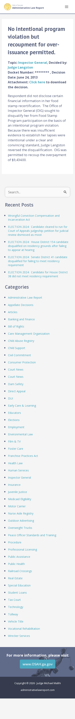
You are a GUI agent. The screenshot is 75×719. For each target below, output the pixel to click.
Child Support (16, 348)
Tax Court (14, 600)
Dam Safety (15, 384)
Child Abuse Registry (21, 341)
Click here (37, 82)
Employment (16, 427)
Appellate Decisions (20, 305)
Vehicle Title (15, 621)
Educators (14, 413)
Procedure (14, 542)
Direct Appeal (16, 391)
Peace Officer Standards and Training (32, 535)
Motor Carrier (17, 506)
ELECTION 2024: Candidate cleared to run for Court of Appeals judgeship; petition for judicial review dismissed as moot (38, 231)
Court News (15, 369)
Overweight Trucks (20, 528)
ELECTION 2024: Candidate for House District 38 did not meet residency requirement (38, 274)
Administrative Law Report (25, 297)
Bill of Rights (16, 326)
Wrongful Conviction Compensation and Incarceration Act (34, 217)
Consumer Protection (22, 362)
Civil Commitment (19, 355)
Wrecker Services (19, 636)
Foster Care (15, 448)
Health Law (15, 463)
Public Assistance (19, 557)
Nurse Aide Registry (20, 513)
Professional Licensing (22, 549)
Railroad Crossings (20, 571)
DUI (10, 398)
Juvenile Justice (17, 492)
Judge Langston (20, 67)
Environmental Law (20, 434)
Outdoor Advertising (21, 520)
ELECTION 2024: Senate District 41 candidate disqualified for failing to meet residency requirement (37, 261)
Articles (12, 312)
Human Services (18, 470)
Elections (14, 420)
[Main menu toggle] (66, 6)
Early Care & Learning (22, 405)
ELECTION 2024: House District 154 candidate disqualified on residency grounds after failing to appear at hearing (38, 246)
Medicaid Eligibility (19, 499)
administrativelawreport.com (38, 690)
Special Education (19, 585)
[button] (37, 664)
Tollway (13, 614)
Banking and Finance (21, 319)
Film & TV (14, 441)
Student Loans (17, 592)
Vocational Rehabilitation (24, 628)
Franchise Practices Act (23, 456)
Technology (15, 607)
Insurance (14, 485)
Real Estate (15, 578)
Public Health (16, 564)
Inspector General (32, 62)
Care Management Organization (29, 333)
